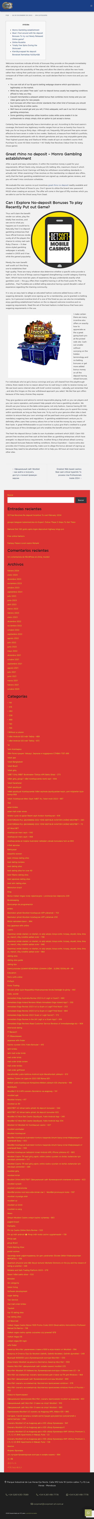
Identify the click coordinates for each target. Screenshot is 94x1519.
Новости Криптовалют (17, 1395)
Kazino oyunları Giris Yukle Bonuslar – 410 (25, 1044)
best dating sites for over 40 (19, 870)
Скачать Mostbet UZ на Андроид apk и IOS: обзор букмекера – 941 (37, 1423)
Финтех (10, 1446)
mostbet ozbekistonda (17, 1188)
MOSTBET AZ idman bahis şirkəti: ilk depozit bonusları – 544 (33, 1108)
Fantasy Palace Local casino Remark (23, 543)
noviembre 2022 (14, 625)
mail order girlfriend (16, 1070)
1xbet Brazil (12, 766)
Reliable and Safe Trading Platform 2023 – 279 (27, 1270)
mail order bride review (17, 1061)
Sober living (12, 1287)
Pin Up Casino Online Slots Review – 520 (25, 1230)
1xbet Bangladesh (15, 762)
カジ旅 (10, 1459)
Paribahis (11, 1226)
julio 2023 (11, 596)
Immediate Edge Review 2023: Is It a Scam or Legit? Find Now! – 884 (37, 1011)
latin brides (12, 1049)
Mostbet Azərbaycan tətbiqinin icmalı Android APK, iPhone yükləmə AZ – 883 (41, 1152)
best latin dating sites (16, 883)
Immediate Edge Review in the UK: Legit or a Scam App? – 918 (34, 1019)
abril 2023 (11, 604)
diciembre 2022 (14, 621)
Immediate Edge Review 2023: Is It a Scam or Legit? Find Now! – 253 (37, 1006)
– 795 (9, 728)
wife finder (12, 1345)
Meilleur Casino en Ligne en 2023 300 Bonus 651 (28, 1078)
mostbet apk (12, 1095)
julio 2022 (11, 642)
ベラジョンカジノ (14, 1467)
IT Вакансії (12, 1032)
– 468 (9, 719)
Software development (17, 1291)
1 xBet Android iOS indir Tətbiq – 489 (23, 736)
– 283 (9, 711)
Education (11, 973)
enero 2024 (12, 575)
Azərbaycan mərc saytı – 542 (20, 832)
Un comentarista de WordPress (20, 557)
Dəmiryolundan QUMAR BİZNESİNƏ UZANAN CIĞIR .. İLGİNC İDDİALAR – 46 (40, 968)
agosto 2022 (13, 638)
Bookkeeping (13, 900)
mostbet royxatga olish (17, 1196)
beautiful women (14, 854)
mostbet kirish (13, 1175)
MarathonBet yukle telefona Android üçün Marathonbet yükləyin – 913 (37, 1074)
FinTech (10, 981)
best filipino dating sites (17, 875)
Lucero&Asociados (31, 1513)
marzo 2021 (12, 680)
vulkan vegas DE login (17, 1341)
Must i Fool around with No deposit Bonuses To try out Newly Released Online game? (27, 36)
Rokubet (11, 1279)
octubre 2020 (13, 689)
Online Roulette (18, 42)
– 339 (9, 715)
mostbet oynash (14, 1184)
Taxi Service (12, 1300)
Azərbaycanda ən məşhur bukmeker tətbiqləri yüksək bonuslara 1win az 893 (40, 841)
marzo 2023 (12, 609)
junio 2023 (12, 600)
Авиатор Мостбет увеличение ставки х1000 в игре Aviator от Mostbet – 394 (41, 1349)
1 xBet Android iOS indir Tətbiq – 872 (23, 741)
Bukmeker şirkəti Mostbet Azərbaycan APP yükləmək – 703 (33, 913)
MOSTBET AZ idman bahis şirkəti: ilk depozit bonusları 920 (33, 1112)
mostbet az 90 (13, 1104)
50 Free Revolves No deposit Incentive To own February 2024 (34, 515)
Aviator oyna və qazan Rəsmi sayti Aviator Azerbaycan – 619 (33, 816)
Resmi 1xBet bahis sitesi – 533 (20, 1274)
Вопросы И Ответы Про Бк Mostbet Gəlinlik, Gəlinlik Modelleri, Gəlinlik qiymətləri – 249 (46, 1353)
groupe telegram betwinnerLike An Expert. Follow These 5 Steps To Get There (41, 522)
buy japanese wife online (18, 925)
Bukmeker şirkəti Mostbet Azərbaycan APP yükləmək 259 (32, 917)
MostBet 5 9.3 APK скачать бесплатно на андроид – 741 (32, 1091)
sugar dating (12, 1295)
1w (8, 745)
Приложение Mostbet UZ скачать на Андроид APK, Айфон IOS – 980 (38, 1411)
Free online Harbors (16, 536)
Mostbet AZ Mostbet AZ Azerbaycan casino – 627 (29, 1125)
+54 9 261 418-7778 (48, 1494)
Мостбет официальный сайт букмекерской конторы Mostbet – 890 (37, 1379)
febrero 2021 (13, 685)
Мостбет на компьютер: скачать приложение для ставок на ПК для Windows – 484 (45, 1375)
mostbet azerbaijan (15, 1129)
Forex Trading (13, 985)
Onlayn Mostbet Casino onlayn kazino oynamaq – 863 (30, 1217)
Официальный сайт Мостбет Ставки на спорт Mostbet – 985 (34, 1407)
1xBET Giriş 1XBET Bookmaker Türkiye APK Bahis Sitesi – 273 (34, 774)
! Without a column (15, 732)
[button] (88, 1512)
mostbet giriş (13, 1171)
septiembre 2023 (14, 592)
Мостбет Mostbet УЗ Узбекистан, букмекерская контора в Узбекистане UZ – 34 (43, 1370)
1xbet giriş (11, 770)
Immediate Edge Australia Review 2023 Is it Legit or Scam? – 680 (35, 998)
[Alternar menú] (91, 5)
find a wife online (14, 977)
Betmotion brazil (14, 887)
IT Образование (14, 1036)
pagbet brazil (13, 1222)
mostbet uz (12, 1200)
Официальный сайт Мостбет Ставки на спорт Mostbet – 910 (34, 1403)
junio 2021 (11, 676)
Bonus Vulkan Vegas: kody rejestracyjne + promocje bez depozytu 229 (38, 896)
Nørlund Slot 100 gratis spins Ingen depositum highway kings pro (35, 529)
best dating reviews (16, 862)
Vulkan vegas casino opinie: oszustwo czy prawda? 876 (31, 1332)
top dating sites (14, 1317)
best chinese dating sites (18, 858)
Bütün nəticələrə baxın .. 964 (19, 921)
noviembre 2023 (14, 583)
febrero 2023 (13, 613)
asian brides (12, 807)
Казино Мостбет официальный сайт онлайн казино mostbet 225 (36, 1366)
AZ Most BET (13, 828)
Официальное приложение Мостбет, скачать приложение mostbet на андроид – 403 (45, 1399)
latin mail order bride (16, 1053)
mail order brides (14, 1066)
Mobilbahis (12, 1087)
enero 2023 (12, 617)
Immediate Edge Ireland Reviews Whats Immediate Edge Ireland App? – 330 (40, 1002)
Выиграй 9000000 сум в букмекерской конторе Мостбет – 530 (36, 1358)
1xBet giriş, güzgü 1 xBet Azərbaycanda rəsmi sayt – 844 (32, 779)
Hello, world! (12, 994)
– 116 (9, 703)
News (9, 1213)
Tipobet (10, 1308)
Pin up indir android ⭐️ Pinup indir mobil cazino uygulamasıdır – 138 (36, 1234)
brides (10, 908)
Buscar (10, 495)
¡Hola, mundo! (44, 557)
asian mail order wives (17, 811)
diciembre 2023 (14, 579)
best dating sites (14, 866)
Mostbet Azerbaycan (16, 1133)
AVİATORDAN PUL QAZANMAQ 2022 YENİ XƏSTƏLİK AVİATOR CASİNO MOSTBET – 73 (45, 824)
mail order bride (14, 1057)
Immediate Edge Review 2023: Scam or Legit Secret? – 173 (33, 1015)
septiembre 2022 (14, 634)
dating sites (12, 956)
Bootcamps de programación (20, 904)
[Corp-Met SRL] (7, 5)
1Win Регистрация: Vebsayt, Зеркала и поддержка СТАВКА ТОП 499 (38, 753)
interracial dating (14, 1028)
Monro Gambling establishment (25, 30)
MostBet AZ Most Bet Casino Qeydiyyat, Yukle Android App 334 (35, 1121)
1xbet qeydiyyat (14, 787)
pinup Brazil (12, 1243)
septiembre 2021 (14, 664)
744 (9, 803)
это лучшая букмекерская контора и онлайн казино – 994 (33, 1454)
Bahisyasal (12, 849)
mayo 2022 (12, 651)
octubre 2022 (13, 630)
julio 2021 (11, 672)
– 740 (9, 724)
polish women (13, 1251)
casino (10, 930)
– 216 (9, 707)
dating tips (12, 964)
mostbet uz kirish (14, 1205)
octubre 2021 (13, 659)
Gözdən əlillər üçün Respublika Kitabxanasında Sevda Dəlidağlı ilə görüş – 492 (41, 990)
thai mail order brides (16, 1304)
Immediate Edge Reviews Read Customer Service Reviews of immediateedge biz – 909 (45, 1023)
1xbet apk (11, 758)
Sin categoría (41, 15)
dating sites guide (15, 960)
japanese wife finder (16, 1040)
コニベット (12, 1463)
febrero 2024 (13, 570)
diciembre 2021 (14, 655)
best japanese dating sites (18, 879)
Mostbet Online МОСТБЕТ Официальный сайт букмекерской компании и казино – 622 (46, 1179)
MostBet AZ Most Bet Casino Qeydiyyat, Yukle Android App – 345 (36, 1116)
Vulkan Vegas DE (14, 1337)
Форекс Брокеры (15, 1450)
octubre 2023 (13, 587)
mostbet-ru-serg (14, 1209)
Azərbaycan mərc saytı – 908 (20, 837)
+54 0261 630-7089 (18, 1494)
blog (9, 892)
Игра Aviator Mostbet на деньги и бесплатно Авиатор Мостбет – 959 (38, 1362)
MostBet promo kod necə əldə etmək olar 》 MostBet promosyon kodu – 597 (41, 1192)
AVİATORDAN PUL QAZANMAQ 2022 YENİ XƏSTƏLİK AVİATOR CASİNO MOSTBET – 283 (45, 820)
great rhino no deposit (58, 185)
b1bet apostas (13, 845)
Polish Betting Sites (15, 1247)
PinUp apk (11, 1239)
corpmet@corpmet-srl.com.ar (48, 1504)
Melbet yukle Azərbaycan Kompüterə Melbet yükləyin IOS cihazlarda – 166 (39, 1083)
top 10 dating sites (15, 1312)
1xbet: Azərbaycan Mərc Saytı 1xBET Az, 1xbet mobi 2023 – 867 (35, 799)
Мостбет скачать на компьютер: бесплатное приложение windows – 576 (40, 1383)
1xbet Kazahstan (14, 783)
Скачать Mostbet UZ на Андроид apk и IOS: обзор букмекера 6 (36, 1427)
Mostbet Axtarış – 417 (16, 1099)
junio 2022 (12, 647)
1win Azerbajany (14, 749)
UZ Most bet (12, 1321)
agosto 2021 (12, 668)
